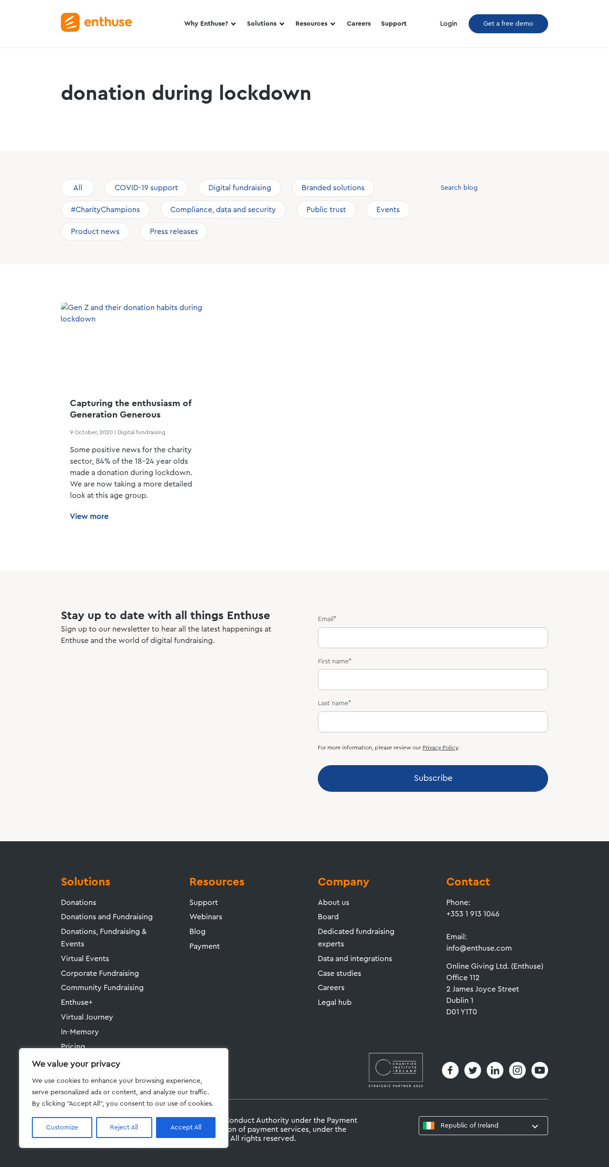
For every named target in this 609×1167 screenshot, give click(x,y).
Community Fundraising (102, 988)
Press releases (174, 231)
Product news (95, 231)
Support (394, 23)
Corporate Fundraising (100, 973)
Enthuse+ (77, 1002)
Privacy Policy (440, 747)
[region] (123, 1098)
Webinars (205, 917)
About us (333, 902)
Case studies (339, 973)
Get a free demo (508, 23)
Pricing (73, 1046)
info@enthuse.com (479, 948)
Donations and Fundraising (107, 917)
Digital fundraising (239, 188)
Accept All (185, 1127)
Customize (62, 1127)
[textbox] (463, 1125)
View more (89, 516)
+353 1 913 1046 (473, 914)
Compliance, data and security (223, 210)
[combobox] (483, 1125)
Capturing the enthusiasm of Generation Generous (130, 409)
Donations (78, 902)
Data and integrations (355, 959)
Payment (204, 946)
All (77, 188)
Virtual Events (85, 959)
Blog (197, 931)
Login (448, 23)
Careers (359, 23)
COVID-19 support (146, 188)
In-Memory (80, 1032)
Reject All (124, 1127)
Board (328, 917)
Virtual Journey (87, 1017)
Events (388, 210)
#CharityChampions (105, 210)
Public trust (326, 210)
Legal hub (335, 1002)
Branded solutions (333, 188)
